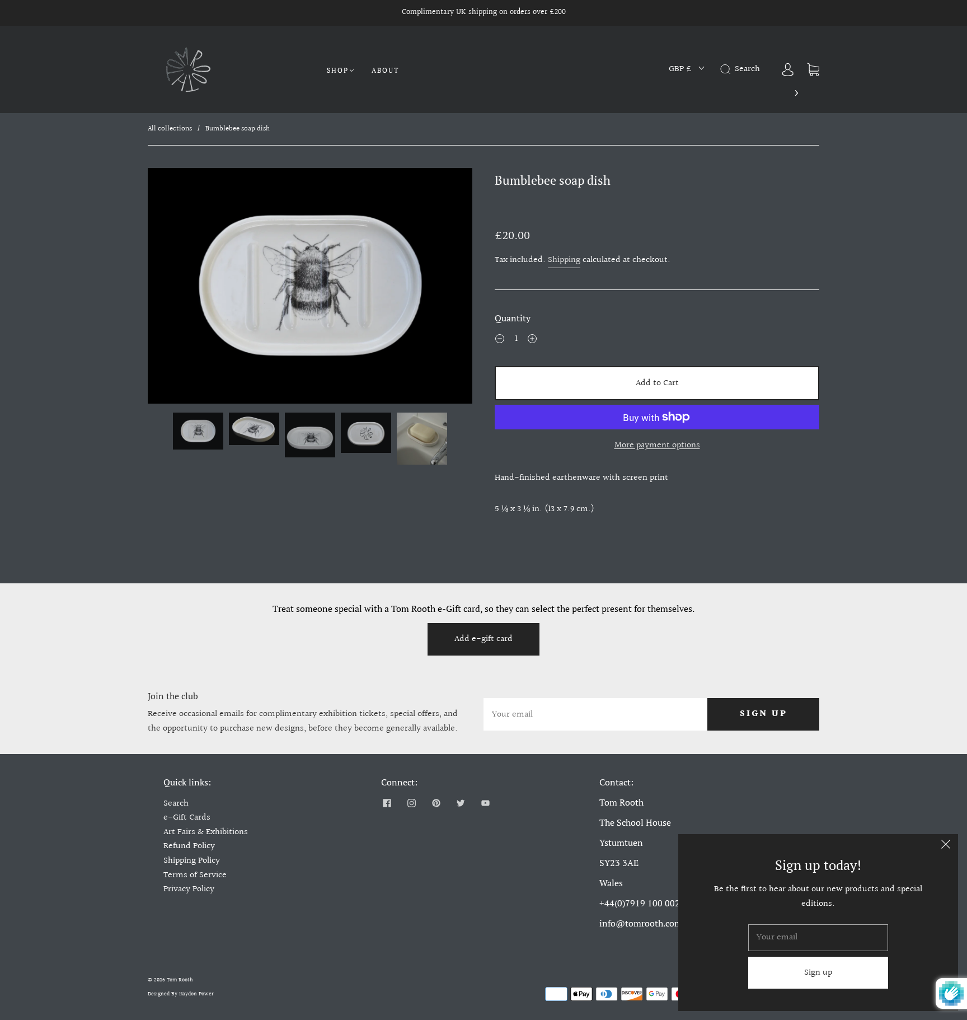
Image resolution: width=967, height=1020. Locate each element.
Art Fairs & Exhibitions (205, 832)
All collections (170, 128)
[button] (180, 288)
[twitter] (460, 803)
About (385, 70)
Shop (338, 70)
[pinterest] (436, 803)
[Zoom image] (310, 288)
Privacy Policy (188, 889)
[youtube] (485, 803)
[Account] (788, 69)
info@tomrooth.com (640, 923)
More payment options (657, 445)
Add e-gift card (483, 639)
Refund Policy (189, 846)
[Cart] (813, 69)
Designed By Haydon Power (181, 993)
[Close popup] (945, 846)
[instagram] (411, 803)
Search (176, 804)
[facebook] (386, 803)
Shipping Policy (191, 861)
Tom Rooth (180, 979)
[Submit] (727, 69)
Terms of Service (195, 875)
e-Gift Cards (186, 818)
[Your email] (595, 714)
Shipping (564, 260)
